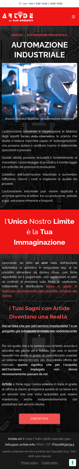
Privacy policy (29, 462)
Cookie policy (50, 462)
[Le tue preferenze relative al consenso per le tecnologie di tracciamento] (72, 462)
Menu (73, 16)
